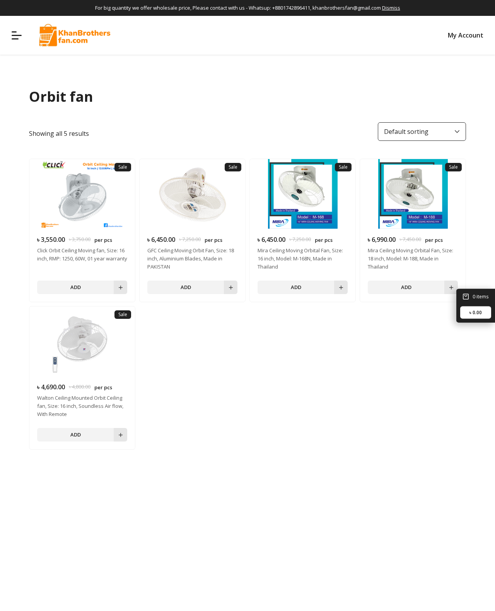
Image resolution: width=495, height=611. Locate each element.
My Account (465, 35)
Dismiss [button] (391, 7)
